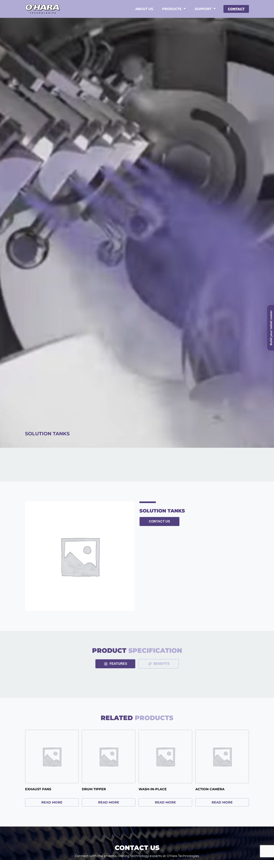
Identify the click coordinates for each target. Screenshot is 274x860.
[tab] (115, 663)
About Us (144, 9)
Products (171, 9)
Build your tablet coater (271, 327)
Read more (51, 802)
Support (203, 9)
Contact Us (159, 521)
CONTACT (236, 9)
